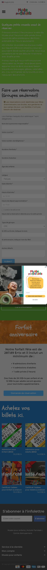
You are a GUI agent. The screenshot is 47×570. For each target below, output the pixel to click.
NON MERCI (35, 299)
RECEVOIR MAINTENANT (35, 296)
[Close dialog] (45, 267)
